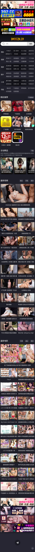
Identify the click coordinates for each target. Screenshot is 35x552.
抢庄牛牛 (31, 54)
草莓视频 (23, 88)
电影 (2, 67)
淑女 (26, 341)
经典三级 (16, 69)
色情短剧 (16, 91)
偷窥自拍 (8, 73)
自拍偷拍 (16, 58)
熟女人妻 (8, 61)
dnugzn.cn (17, 39)
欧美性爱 (31, 66)
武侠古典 (31, 81)
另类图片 (31, 76)
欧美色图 (23, 73)
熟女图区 (23, 76)
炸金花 (16, 54)
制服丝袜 (8, 69)
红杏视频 (8, 91)
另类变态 (31, 69)
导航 (2, 89)
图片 (2, 75)
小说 (2, 82)
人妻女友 (23, 81)
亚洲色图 (16, 73)
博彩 (2, 52)
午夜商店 (16, 88)
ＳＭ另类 (31, 61)
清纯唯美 (16, 76)
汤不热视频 (31, 88)
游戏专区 (31, 51)
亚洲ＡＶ (8, 58)
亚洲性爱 (8, 66)
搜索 (30, 44)
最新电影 (4, 341)
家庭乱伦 (16, 81)
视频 (2, 60)
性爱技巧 (31, 84)
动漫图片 (31, 73)
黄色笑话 (23, 84)
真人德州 (16, 51)
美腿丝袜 (8, 76)
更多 (32, 181)
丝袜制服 (16, 61)
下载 (32, 151)
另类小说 (16, 84)
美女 (21, 181)
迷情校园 (8, 84)
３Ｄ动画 (31, 58)
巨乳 (26, 181)
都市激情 (8, 81)
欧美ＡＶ (23, 58)
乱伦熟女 (23, 69)
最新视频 (4, 180)
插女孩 (9, 88)
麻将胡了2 (9, 54)
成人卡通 (23, 66)
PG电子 (9, 51)
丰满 (21, 341)
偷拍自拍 (16, 66)
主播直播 (23, 61)
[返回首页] (32, 548)
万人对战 (23, 51)
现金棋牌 (23, 54)
